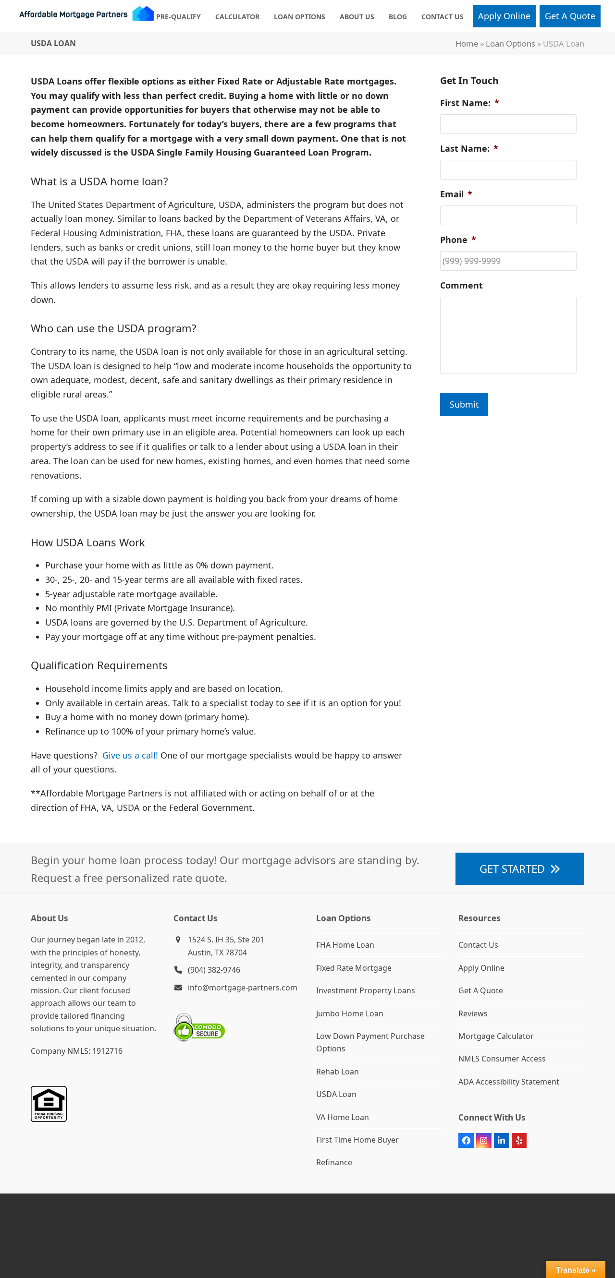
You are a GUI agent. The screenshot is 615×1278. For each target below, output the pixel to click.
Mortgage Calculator (496, 1036)
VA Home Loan (342, 1117)
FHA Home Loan (345, 945)
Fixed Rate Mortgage (354, 968)
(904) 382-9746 (214, 970)
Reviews (473, 1013)
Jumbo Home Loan (349, 1013)
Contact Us (478, 945)
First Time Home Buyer (357, 1139)
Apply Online (481, 968)
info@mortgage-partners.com (242, 987)
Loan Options (510, 43)
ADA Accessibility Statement (508, 1081)
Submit (464, 404)
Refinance (334, 1162)
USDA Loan (336, 1094)
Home (466, 43)
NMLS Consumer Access (502, 1058)
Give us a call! (130, 755)
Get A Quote (480, 990)
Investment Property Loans (365, 990)
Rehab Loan (337, 1071)
